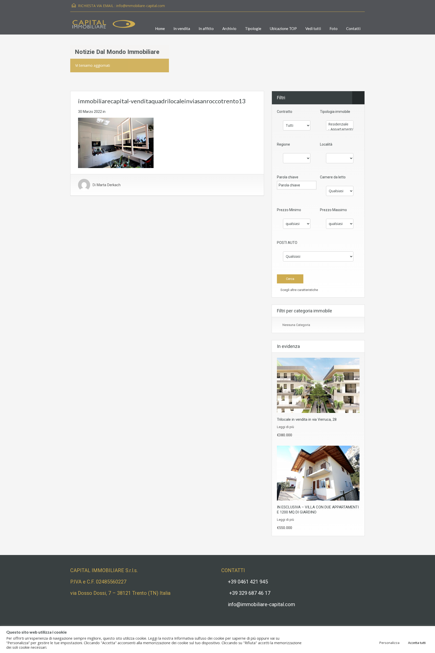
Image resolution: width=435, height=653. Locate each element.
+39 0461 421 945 (248, 582)
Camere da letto (333, 177)
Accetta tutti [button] (417, 642)
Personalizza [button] (389, 642)
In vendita (181, 28)
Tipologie (253, 28)
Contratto (284, 112)
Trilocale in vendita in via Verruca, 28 (307, 419)
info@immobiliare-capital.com (140, 5)
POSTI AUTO (287, 243)
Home (160, 28)
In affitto (206, 28)
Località (326, 144)
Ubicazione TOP (283, 28)
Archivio (229, 28)
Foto (334, 28)
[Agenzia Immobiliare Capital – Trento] (103, 27)
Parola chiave (287, 177)
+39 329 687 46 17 (249, 593)
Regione (283, 144)
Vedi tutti (313, 28)
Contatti (353, 28)
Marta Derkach (109, 185)
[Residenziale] (340, 124)
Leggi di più (285, 427)
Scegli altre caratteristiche (299, 290)
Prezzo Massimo (333, 210)
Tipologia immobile (335, 112)
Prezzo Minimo (289, 210)
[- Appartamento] (340, 129)
